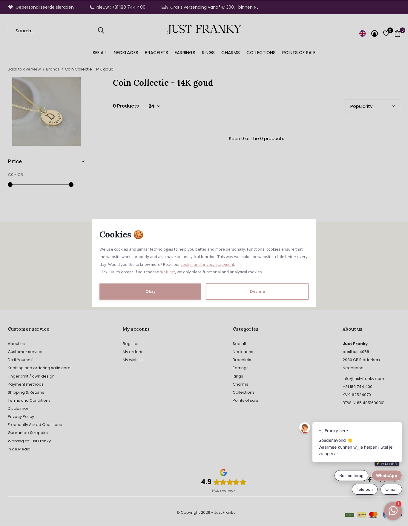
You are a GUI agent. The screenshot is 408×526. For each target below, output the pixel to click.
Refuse (167, 271)
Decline (257, 291)
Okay (150, 291)
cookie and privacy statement (207, 264)
